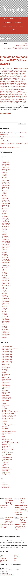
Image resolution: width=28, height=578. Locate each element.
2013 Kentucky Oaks (7, 349)
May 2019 (4, 193)
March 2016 (5, 256)
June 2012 (4, 324)
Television (4, 456)
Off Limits (11, 94)
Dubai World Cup (6, 385)
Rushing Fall (12, 96)
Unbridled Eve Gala (7, 469)
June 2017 (4, 231)
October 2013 (5, 303)
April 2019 (4, 195)
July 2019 (4, 192)
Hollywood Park (6, 395)
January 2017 (5, 239)
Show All (26, 43)
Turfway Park (5, 464)
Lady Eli (7, 89)
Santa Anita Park (6, 446)
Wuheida (13, 102)
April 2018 (4, 215)
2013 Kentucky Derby (7, 346)
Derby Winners (13, 26)
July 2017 (4, 229)
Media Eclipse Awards (5, 141)
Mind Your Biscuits (19, 89)
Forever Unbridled (15, 81)
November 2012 (6, 321)
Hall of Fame (5, 394)
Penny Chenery (6, 441)
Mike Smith (12, 89)
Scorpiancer (19, 96)
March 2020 (5, 179)
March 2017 (5, 236)
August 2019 (5, 190)
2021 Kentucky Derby (22, 45)
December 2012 (6, 319)
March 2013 (5, 314)
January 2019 (5, 200)
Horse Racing (5, 400)
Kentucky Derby (6, 410)
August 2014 (5, 287)
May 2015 (4, 272)
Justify (3, 407)
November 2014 (6, 282)
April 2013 (4, 313)
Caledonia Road (4, 78)
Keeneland (4, 408)
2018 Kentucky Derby (7, 358)
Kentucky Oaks (5, 420)
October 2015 (5, 264)
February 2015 (5, 277)
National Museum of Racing (9, 431)
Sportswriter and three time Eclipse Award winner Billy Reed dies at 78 (6, 502)
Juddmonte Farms (15, 88)
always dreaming (7, 75)
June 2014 (4, 290)
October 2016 (5, 244)
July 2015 (4, 269)
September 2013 (6, 305)
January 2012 (5, 332)
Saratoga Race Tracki (7, 449)
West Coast (6, 101)
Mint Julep (4, 430)
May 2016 (4, 252)
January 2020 (5, 182)
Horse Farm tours (6, 397)
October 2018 (5, 205)
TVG (3, 465)
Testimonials (18, 22)
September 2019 (6, 189)
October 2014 (5, 283)
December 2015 (6, 260)
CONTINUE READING (5, 113)
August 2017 (5, 228)
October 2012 (5, 323)
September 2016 (6, 246)
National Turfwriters (13, 71)
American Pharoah (6, 366)
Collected (2, 80)
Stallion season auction (22, 48)
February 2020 (5, 180)
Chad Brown (12, 78)
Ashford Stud (5, 371)
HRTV (3, 402)
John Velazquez (6, 405)
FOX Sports (9, 48)
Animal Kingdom (6, 367)
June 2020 (4, 174)
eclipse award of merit (20, 80)
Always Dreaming (19, 68)
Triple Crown (5, 462)
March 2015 (5, 275)
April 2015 (4, 274)
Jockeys (6, 71)
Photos (4, 26)
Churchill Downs (6, 380)
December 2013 (6, 300)
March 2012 (5, 329)
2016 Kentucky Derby (7, 354)
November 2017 (6, 223)
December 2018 (6, 202)
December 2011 (6, 334)
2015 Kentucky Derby (7, 353)
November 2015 (6, 262)
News (3, 436)
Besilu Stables (10, 76)
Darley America (5, 382)
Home (5, 18)
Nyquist (4, 438)
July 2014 (4, 288)
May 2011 (4, 336)
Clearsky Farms (19, 78)
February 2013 (5, 316)
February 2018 (5, 218)
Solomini (24, 96)
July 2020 (4, 172)
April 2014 (4, 293)
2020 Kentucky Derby (7, 361)
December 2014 (6, 280)
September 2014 (6, 285)
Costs (19, 18)
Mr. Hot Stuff (14, 91)
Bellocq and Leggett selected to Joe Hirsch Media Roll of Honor (21, 520)
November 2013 (6, 301)
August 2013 (5, 306)
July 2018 (4, 210)
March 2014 (5, 295)
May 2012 (4, 326)
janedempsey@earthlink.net (7, 575)
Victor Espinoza (6, 472)
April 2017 (4, 234)
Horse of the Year (17, 70)
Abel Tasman (15, 73)
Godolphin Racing (9, 83)
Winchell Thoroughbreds (15, 101)
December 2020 (6, 164)
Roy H (6, 96)
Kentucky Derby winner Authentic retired (10, 147)
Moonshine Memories (5, 91)
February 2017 (5, 238)
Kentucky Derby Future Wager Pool (10, 412)
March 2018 (5, 216)
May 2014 (4, 292)
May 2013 (4, 311)
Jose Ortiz (8, 88)
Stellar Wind (8, 98)
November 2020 (6, 166)
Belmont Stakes (6, 374)
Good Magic (17, 83)
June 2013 (4, 310)
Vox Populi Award (6, 474)
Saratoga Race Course (7, 448)
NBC (3, 434)
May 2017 (4, 233)
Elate (1, 81)
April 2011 (4, 337)
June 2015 (4, 270)
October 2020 (5, 167)
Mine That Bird (5, 428)
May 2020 (4, 175)
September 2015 (6, 265)
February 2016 (5, 257)
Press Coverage (7, 22)
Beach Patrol (3, 76)
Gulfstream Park (8, 70)
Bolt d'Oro (23, 76)
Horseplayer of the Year (9, 86)
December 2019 (6, 184)
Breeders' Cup (5, 377)
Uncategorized (5, 470)
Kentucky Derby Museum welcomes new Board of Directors (21, 502)
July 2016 (4, 249)
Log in (3, 482)
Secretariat (4, 451)
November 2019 (6, 185)
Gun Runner (6, 84)
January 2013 (5, 318)
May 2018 (4, 213)
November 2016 (6, 242)
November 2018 (6, 203)
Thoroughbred (22, 71)
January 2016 (5, 259)
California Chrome (6, 379)
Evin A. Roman (6, 81)
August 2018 (5, 208)
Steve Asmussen (16, 98)
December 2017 (6, 221)
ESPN (3, 389)
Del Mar (4, 384)
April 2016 (4, 254)
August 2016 (5, 247)
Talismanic (23, 98)
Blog (21, 26)
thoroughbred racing (5, 99)
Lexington (4, 421)
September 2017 (6, 226)
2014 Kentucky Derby (7, 351)
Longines (4, 423)
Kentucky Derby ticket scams (9, 416)
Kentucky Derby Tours (7, 418)
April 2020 (4, 177)
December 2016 (6, 241)
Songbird (2, 98)
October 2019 (5, 187)
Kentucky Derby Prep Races (9, 415)
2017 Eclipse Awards (6, 73)
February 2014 (5, 296)
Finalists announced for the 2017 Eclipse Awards (13, 60)
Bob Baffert (17, 76)
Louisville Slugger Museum (21, 47)
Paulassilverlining (19, 94)
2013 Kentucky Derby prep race (10, 348)
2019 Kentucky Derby (7, 359)
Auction (4, 372)
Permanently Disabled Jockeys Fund (11, 443)
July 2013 (4, 308)
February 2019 (5, 198)
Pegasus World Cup (7, 439)
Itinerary (12, 18)
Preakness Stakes (6, 444)
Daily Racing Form (9, 80)
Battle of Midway (21, 75)
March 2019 (5, 197)
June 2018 (4, 211)
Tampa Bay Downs (6, 454)
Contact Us (14, 30)
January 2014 (5, 298)
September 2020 (6, 169)
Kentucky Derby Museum (8, 413)
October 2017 (5, 225)
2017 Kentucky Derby (7, 356)
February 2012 (5, 331)
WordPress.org (5, 487)
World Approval (7, 102)
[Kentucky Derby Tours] (14, 9)
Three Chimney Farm (16, 99)
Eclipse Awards (5, 387)
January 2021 (5, 162)
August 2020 (5, 171)
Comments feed (6, 486)
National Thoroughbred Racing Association (11, 92)
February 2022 (5, 161)
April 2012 (4, 328)
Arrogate (14, 75)
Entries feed (5, 484)
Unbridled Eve (5, 467)
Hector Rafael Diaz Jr (14, 84)
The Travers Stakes (7, 459)
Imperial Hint (19, 86)
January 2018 (5, 220)
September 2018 (6, 207)
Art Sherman (5, 369)
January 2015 (5, 278)
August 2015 (5, 267)
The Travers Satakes (7, 457)
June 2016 (4, 251)
